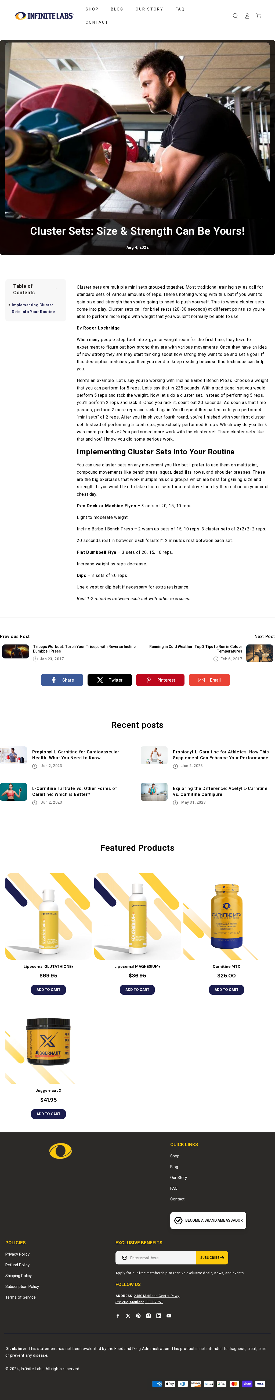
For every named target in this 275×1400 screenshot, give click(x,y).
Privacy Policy (17, 1254)
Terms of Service (20, 1297)
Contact (177, 1199)
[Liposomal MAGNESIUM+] (137, 916)
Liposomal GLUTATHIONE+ (49, 966)
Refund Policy (17, 1265)
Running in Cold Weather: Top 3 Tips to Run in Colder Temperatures (195, 648)
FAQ (174, 1188)
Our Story (178, 1177)
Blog (174, 1166)
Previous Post (15, 636)
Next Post (265, 636)
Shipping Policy (18, 1275)
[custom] (118, 1316)
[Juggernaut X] (48, 1040)
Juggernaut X (48, 1090)
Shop (174, 1156)
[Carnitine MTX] (226, 916)
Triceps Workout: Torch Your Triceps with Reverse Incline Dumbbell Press (84, 648)
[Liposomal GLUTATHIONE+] (48, 916)
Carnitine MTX (226, 966)
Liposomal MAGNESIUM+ (137, 966)
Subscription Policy (22, 1286)
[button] (235, 16)
